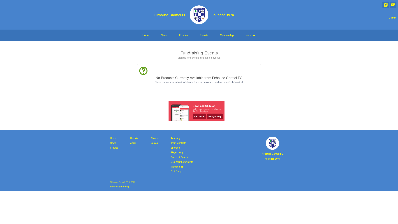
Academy (175, 138)
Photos (154, 138)
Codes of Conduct (180, 157)
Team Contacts (178, 143)
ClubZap (125, 186)
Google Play (214, 116)
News (164, 35)
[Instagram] (385, 5)
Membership (227, 35)
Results (204, 35)
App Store (199, 116)
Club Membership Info (182, 162)
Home (145, 35)
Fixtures (183, 35)
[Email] (393, 5)
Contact (154, 143)
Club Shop (176, 171)
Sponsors (175, 147)
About (133, 143)
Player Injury (177, 152)
